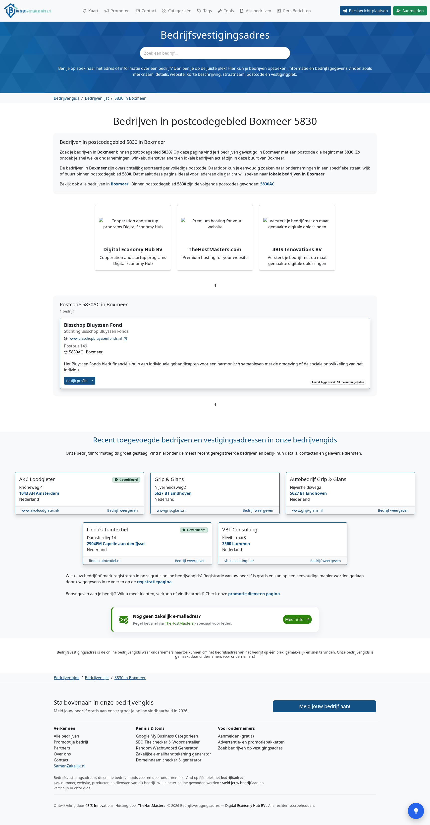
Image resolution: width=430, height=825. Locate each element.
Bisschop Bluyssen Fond (93, 325)
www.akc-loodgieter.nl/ (40, 510)
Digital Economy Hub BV (245, 805)
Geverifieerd (128, 480)
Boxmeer (120, 184)
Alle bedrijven (258, 10)
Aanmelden (413, 10)
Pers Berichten (297, 10)
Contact (149, 10)
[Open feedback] (416, 811)
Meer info (295, 619)
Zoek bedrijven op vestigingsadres (250, 748)
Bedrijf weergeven (122, 510)
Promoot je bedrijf (71, 742)
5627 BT (162, 493)
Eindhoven (181, 493)
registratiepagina (154, 581)
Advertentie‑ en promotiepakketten (251, 742)
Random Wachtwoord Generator (167, 748)
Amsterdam (47, 493)
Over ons (62, 754)
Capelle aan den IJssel (124, 543)
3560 (227, 543)
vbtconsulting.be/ (239, 560)
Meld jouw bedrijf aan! (324, 706)
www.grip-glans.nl (307, 510)
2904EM (95, 543)
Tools (229, 10)
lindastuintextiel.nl (104, 560)
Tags (207, 10)
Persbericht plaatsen (368, 10)
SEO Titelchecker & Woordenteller (168, 742)
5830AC (267, 184)
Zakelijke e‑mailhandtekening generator (173, 754)
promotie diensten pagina (254, 593)
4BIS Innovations (99, 805)
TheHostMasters (179, 623)
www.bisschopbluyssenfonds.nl (95, 338)
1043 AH (27, 493)
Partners (62, 748)
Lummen (241, 543)
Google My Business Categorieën (167, 736)
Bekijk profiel (77, 380)
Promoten (120, 10)
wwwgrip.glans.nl (171, 510)
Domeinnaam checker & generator (169, 760)
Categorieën (179, 10)
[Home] (27, 10)
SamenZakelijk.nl (69, 766)
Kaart (93, 10)
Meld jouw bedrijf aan (240, 782)
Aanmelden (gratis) (236, 736)
